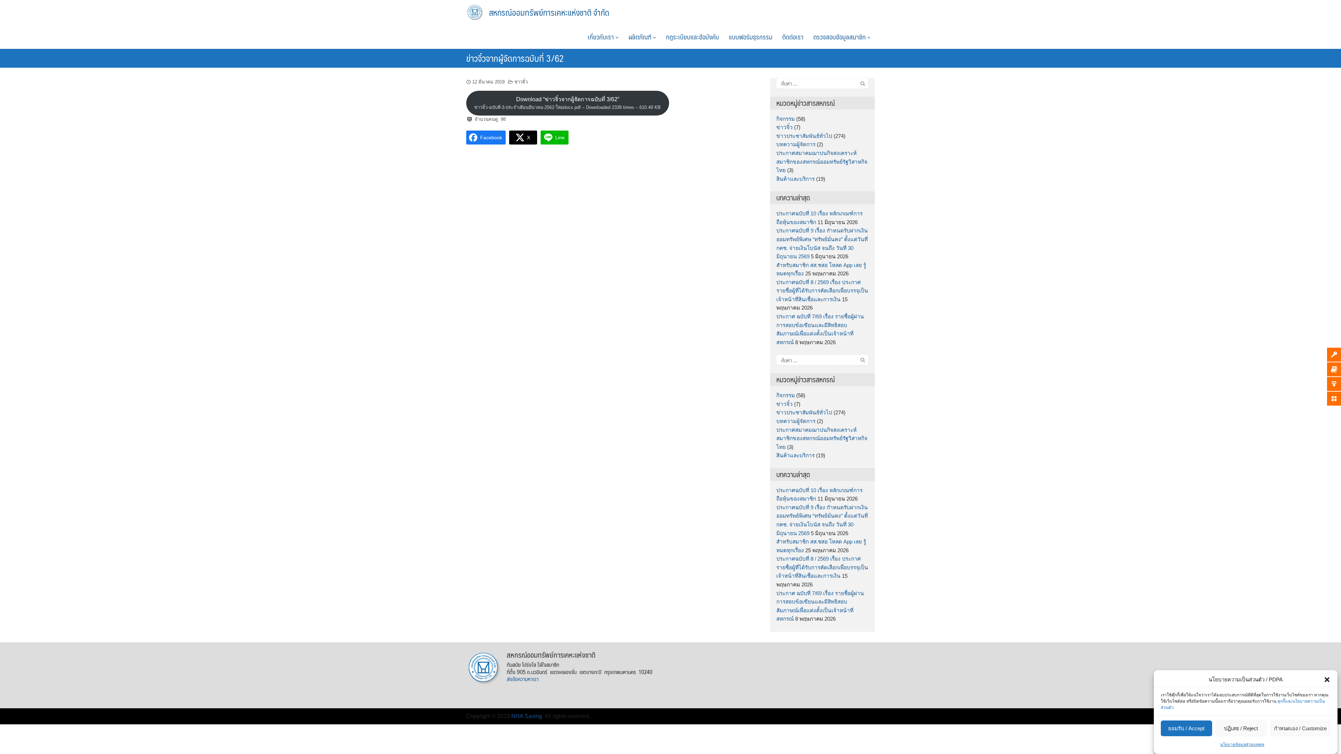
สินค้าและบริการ (795, 179)
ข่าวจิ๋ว (521, 81)
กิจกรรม (785, 119)
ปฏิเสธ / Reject (1241, 728)
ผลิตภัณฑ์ (641, 36)
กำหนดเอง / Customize (1300, 728)
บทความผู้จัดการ (795, 144)
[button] (1327, 679)
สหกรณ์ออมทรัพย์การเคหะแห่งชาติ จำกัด (549, 12)
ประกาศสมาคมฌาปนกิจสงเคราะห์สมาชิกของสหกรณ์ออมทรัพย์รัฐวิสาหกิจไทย (821, 161)
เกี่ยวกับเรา (601, 36)
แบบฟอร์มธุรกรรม (750, 36)
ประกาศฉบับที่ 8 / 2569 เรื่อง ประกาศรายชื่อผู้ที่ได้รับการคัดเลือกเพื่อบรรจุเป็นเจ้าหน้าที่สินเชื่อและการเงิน (822, 290)
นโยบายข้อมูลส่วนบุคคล (1242, 744)
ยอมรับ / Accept (1186, 728)
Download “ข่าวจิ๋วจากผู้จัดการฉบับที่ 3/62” (567, 103)
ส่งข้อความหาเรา (522, 678)
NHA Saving (526, 716)
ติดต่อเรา (793, 36)
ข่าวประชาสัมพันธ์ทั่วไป (804, 136)
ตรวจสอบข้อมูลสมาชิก (840, 36)
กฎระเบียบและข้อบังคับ (692, 36)
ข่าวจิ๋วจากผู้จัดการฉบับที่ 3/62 (515, 58)
